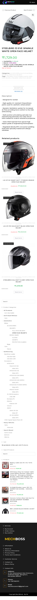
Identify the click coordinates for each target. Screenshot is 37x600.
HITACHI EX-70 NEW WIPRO (18, 384)
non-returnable (9, 313)
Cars (5, 318)
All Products (8, 310)
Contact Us (8, 562)
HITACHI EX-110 (14, 370)
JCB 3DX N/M (11, 356)
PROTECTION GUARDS (19, 342)
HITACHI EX (10, 363)
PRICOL (6, 437)
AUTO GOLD (8, 432)
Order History (9, 531)
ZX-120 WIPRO (14, 415)
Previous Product (10, 10)
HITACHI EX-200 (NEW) (17, 375)
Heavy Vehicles (9, 422)
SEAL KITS (15, 368)
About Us (8, 548)
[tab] (18, 88)
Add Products (23, 445)
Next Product (28, 10)
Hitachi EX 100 (14, 366)
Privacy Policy (10, 552)
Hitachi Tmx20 (14, 389)
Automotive (24, 73)
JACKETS (15, 339)
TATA (6, 425)
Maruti (9, 349)
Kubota (9, 401)
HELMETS (5, 75)
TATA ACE (10, 427)
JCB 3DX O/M (11, 358)
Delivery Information (12, 550)
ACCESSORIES (15, 73)
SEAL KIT (15, 413)
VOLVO (9, 405)
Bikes (30, 73)
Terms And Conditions (12, 555)
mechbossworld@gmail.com (18, 586)
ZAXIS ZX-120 (14, 410)
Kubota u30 (13, 403)
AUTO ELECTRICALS (10, 315)
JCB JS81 (12, 396)
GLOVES (14, 337)
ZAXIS (9, 408)
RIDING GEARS (14, 335)
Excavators (7, 361)
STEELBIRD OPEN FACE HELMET (21, 78)
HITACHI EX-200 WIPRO (17, 380)
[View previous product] (3, 10)
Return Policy (9, 564)
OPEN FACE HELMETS (15, 75)
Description (18, 88)
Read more (18, 192)
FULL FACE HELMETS (18, 330)
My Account (9, 529)
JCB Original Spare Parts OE (13, 420)
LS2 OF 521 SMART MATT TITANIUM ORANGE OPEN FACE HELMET (18, 181)
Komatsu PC (11, 399)
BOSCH (6, 435)
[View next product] (34, 10)
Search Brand (8, 430)
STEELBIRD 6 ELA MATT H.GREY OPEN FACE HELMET (18, 281)
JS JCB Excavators (13, 394)
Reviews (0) (19, 91)
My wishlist (9, 533)
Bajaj (8, 344)
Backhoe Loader (9, 354)
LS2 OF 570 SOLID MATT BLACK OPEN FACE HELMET (18, 227)
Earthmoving (8, 351)
